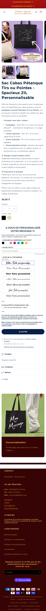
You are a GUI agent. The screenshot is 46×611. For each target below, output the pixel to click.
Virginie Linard (14, 597)
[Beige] (9, 218)
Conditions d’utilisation (32, 609)
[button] (4, 12)
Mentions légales (10, 535)
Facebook (8, 500)
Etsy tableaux (9, 505)
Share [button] (6, 379)
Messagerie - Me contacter (14, 477)
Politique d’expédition (15, 609)
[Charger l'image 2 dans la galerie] (23, 72)
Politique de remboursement (15, 544)
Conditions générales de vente (15, 554)
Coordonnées (9, 549)
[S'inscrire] (39, 572)
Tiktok (6, 503)
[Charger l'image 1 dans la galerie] (8, 72)
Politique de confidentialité (14, 539)
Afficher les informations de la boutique (19, 347)
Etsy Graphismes (11, 508)
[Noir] (4, 218)
